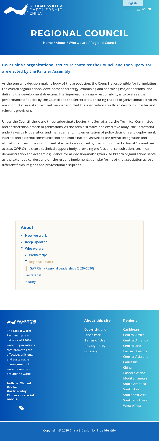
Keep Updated (36, 242)
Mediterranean (135, 378)
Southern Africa (135, 400)
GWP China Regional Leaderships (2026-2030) (62, 268)
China (127, 367)
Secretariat (33, 275)
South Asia (131, 389)
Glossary (91, 351)
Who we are (34, 248)
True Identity (106, 430)
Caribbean (131, 329)
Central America (135, 340)
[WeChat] (21, 408)
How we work (36, 235)
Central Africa (133, 335)
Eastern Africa (134, 373)
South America (134, 383)
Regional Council (41, 262)
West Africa (132, 405)
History (30, 282)
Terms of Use (94, 340)
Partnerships (38, 255)
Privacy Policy (94, 345)
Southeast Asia (135, 394)
